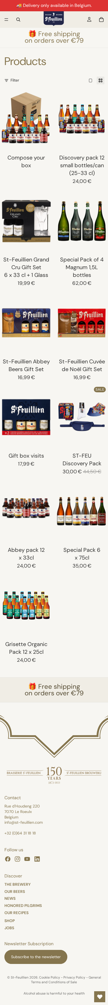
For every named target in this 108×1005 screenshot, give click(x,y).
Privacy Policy (74, 977)
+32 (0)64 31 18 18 (20, 833)
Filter (15, 80)
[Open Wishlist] (99, 996)
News (10, 898)
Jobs (9, 927)
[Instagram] (17, 859)
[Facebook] (7, 859)
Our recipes (16, 912)
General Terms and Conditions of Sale (66, 979)
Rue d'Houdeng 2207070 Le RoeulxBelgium (22, 811)
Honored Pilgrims (23, 905)
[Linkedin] (37, 859)
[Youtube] (27, 859)
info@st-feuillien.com (23, 822)
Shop (9, 920)
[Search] (18, 19)
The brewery (17, 884)
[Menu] (6, 19)
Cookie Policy (49, 977)
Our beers (14, 891)
